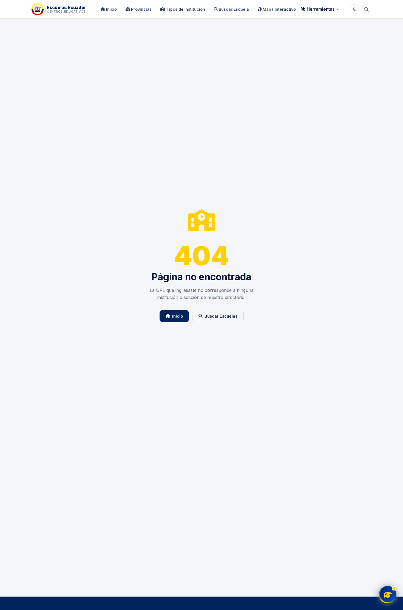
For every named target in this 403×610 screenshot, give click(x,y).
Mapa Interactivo (279, 9)
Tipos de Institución (185, 9)
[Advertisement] (201, 551)
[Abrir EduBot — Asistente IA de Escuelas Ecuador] (387, 594)
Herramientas (320, 9)
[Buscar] (366, 9)
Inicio (111, 9)
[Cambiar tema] (354, 9)
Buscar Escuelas (221, 316)
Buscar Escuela (233, 9)
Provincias (141, 9)
